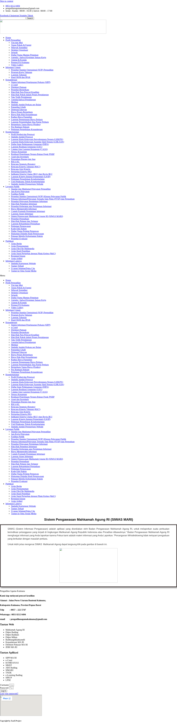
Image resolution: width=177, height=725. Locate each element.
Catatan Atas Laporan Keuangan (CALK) (29, 149)
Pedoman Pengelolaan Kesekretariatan (28, 179)
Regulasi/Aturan (18, 256)
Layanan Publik (12, 186)
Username (4, 685)
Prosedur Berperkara (20, 90)
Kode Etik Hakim (19, 229)
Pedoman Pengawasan (21, 226)
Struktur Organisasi (19, 50)
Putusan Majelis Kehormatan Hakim (27, 236)
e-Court (14, 85)
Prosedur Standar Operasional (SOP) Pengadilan (32, 70)
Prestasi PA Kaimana (20, 62)
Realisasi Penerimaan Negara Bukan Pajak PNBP (32, 154)
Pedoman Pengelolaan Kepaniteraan (27, 129)
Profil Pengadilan (13, 40)
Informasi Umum (13, 67)
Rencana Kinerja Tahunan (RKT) (25, 166)
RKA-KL (15, 161)
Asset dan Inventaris (20, 157)
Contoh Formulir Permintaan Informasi (28, 211)
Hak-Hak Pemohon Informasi (24, 204)
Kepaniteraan (11, 80)
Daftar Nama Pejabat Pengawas (25, 231)
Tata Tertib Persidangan (21, 97)
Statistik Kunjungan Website (23, 263)
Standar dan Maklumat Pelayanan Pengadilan (31, 189)
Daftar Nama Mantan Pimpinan (24, 55)
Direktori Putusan (18, 87)
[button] (88, 275)
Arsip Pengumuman (19, 246)
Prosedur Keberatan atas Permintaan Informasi (31, 206)
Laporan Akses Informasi (22, 214)
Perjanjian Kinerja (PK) (21, 171)
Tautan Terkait (17, 266)
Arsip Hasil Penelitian (20, 251)
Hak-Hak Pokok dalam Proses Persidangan (30, 94)
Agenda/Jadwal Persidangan (23, 99)
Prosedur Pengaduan (20, 219)
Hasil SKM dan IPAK (20, 77)
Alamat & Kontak (19, 60)
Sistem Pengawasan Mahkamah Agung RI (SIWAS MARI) (37, 216)
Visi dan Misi (17, 42)
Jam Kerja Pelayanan (20, 191)
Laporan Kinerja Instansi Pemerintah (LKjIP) (30, 176)
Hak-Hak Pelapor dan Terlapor (24, 221)
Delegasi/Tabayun (19, 109)
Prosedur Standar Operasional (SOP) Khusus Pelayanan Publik (38, 196)
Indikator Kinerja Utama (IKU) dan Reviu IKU (31, 174)
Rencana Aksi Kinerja (20, 169)
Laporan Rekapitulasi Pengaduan (25, 224)
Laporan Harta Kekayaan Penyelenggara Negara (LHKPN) (37, 139)
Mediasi (14, 102)
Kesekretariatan (12, 132)
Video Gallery (17, 65)
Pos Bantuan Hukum (20, 127)
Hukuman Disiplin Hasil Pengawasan (27, 233)
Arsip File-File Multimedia (22, 248)
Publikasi (10, 241)
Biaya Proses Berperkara (22, 112)
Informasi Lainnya (14, 261)
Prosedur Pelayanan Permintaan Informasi (29, 201)
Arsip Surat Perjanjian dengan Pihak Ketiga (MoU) (33, 253)
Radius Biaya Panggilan (21, 117)
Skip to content (6, 1)
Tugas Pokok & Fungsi (21, 45)
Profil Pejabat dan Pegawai (23, 134)
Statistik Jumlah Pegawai (22, 137)
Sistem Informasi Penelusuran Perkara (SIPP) (30, 82)
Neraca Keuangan (19, 152)
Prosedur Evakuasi (19, 238)
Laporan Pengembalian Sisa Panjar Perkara (30, 122)
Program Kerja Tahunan (21, 72)
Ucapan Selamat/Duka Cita (23, 268)
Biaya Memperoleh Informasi (24, 209)
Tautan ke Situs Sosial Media (23, 271)
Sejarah (14, 52)
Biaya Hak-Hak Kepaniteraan (24, 114)
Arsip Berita (16, 243)
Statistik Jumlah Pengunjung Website (27, 184)
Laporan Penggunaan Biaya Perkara (27, 119)
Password (4, 688)
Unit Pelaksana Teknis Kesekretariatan (28, 181)
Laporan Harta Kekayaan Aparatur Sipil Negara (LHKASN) (37, 142)
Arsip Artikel (16, 258)
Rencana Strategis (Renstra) (23, 164)
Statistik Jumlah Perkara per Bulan (26, 104)
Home (8, 37)
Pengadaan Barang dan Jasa (23, 159)
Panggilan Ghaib (18, 107)
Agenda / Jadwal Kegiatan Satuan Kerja (28, 57)
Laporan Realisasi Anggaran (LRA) (26, 147)
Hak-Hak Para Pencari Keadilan (25, 92)
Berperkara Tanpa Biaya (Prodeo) (26, 124)
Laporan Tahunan (19, 75)
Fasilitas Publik (17, 194)
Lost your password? (9, 693)
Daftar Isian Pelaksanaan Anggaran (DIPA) (30, 144)
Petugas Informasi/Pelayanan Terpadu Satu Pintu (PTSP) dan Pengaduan (43, 199)
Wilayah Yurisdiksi (19, 47)
